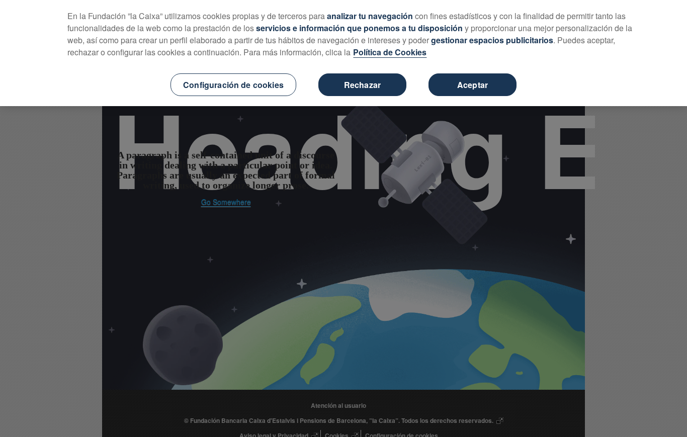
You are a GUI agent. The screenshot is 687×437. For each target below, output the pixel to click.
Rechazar (362, 85)
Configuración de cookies (233, 85)
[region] (343, 53)
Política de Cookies (389, 52)
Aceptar (472, 85)
